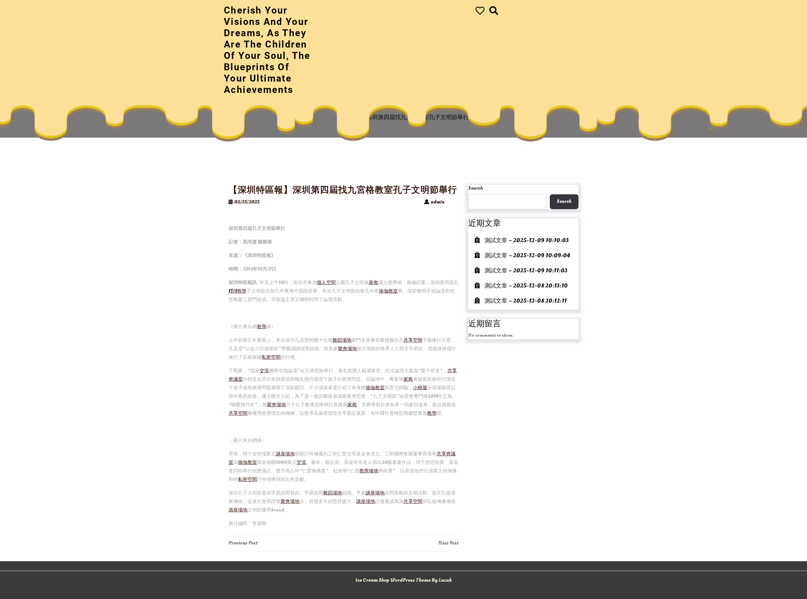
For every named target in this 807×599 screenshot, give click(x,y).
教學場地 (368, 471)
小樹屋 (420, 388)
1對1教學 (238, 291)
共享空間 (413, 340)
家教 (373, 282)
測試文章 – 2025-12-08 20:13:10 (526, 286)
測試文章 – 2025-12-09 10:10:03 (527, 240)
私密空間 (271, 357)
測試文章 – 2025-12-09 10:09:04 (527, 256)
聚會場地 (347, 348)
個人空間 (326, 282)
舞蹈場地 (342, 340)
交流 (264, 371)
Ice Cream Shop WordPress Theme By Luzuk (403, 580)
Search (475, 188)
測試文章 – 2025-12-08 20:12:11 (526, 301)
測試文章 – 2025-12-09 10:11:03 (526, 271)
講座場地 (285, 454)
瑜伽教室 (388, 291)
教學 (261, 326)
